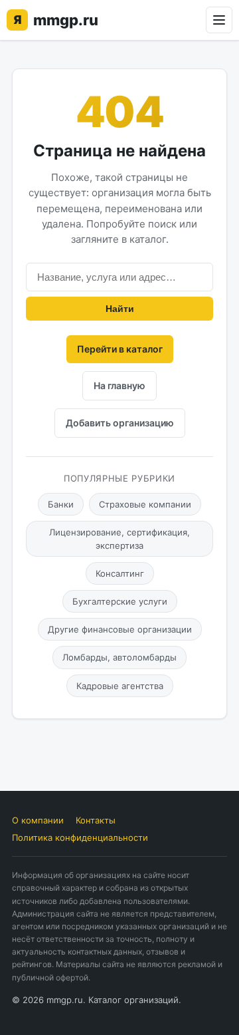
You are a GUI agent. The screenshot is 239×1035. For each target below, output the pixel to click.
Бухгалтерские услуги (119, 601)
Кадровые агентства (119, 685)
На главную (119, 385)
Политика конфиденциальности (80, 837)
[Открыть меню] (219, 20)
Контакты (96, 820)
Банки (61, 504)
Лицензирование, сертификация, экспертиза (119, 539)
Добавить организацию (120, 422)
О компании (38, 820)
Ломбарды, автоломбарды (119, 657)
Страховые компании (145, 504)
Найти (120, 308)
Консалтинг (120, 573)
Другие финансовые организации (120, 629)
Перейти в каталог (120, 349)
